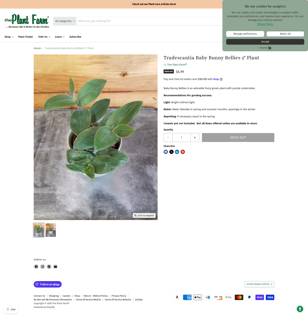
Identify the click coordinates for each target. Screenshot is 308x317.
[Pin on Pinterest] (183, 152)
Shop (7, 36)
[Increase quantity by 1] (195, 137)
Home (37, 48)
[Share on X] (171, 152)
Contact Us (39, 295)
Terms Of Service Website (118, 299)
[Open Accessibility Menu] (300, 308)
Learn (59, 36)
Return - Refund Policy (96, 295)
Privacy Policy (119, 295)
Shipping (54, 295)
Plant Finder (25, 36)
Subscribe (75, 36)
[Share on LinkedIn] (177, 152)
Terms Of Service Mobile (88, 299)
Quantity (168, 129)
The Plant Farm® (177, 64)
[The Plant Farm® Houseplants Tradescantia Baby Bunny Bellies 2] (38, 230)
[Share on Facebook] (166, 152)
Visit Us (43, 36)
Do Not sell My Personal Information (53, 299)
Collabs (139, 299)
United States (258, 284)
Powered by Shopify (44, 307)
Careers (66, 295)
